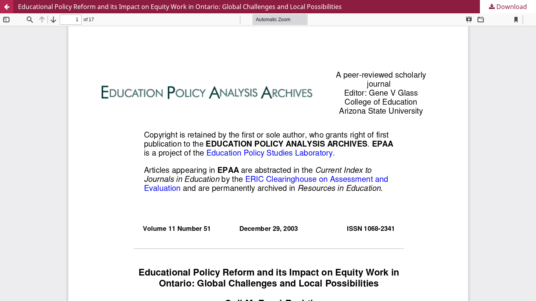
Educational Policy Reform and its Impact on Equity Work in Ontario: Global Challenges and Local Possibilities (180, 6)
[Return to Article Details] (6, 6)
